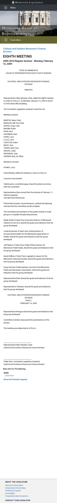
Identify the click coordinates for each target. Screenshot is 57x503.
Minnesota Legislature (29, 2)
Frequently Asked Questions (16, 496)
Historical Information (14, 485)
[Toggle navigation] (5, 7)
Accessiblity (10, 493)
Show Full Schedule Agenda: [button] (16, 379)
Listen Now (9, 376)
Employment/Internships (15, 488)
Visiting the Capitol (13, 491)
